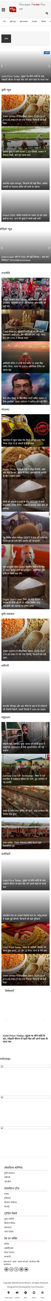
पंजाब (6, 1194)
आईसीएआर (8, 1248)
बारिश (6, 1244)
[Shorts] (34, 1292)
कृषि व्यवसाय (24, 21)
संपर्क (14, 1261)
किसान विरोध (9, 1223)
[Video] (25, 1292)
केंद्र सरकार (9, 1252)
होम (5, 21)
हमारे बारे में (7, 1261)
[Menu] (42, 1292)
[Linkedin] (21, 1269)
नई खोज (34, 21)
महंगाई (6, 1206)
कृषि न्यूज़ (13, 21)
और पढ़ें (8, 1048)
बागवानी (7, 1256)
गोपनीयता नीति (34, 1261)
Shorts (34, 1297)
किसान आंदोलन (10, 1202)
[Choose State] (8, 1292)
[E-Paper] (17, 1292)
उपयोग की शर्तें (23, 1261)
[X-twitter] (16, 1269)
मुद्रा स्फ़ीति (9, 1219)
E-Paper (17, 1297)
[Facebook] (6, 1269)
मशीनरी (43, 21)
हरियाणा (7, 1198)
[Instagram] (11, 1269)
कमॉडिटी (46, 53)
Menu (42, 1297)
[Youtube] (26, 1269)
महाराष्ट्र (7, 1227)
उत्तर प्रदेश (8, 1231)
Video (25, 1297)
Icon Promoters (37, 1287)
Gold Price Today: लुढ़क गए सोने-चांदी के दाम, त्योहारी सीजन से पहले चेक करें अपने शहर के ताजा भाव (30, 37)
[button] (2, 66)
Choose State (9, 1297)
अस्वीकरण (7, 1264)
